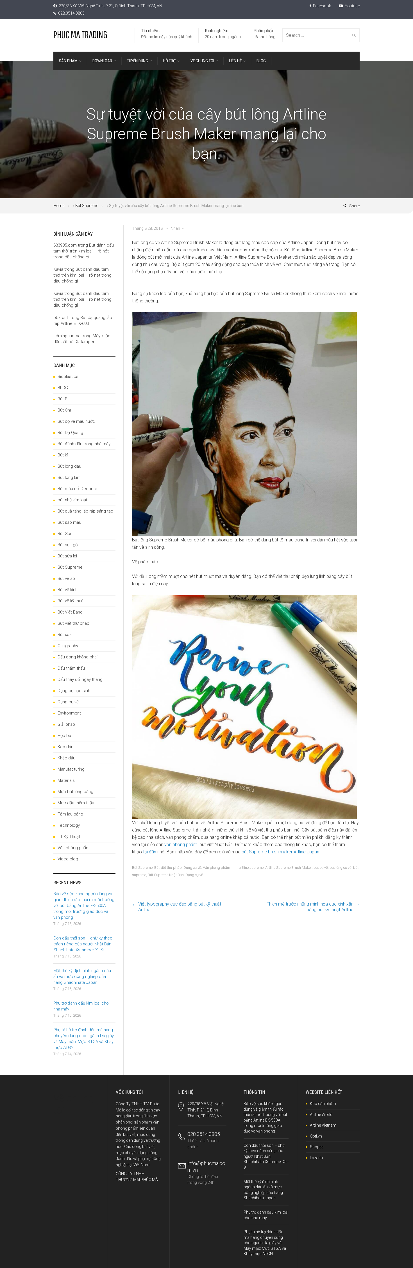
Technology (69, 825)
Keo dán (65, 746)
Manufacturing (71, 769)
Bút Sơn (65, 533)
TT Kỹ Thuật (69, 836)
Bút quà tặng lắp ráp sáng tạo (85, 511)
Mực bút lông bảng (75, 791)
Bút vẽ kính (68, 589)
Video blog (68, 859)
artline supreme (251, 867)
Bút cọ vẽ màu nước (76, 421)
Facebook (321, 6)
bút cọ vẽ (321, 867)
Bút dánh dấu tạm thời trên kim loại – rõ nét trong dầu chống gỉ (83, 251)
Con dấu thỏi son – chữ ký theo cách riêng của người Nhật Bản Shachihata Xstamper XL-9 (82, 944)
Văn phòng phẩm (216, 867)
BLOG (63, 387)
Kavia (58, 269)
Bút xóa (65, 634)
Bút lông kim (69, 477)
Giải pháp (66, 724)
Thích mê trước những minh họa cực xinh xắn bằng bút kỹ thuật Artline (310, 906)
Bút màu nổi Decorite (77, 488)
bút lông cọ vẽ (340, 867)
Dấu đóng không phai (77, 657)
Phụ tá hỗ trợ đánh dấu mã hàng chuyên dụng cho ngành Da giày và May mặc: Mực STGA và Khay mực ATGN (265, 1243)
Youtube (352, 6)
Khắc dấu (66, 758)
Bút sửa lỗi (67, 556)
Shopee (316, 1147)
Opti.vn (316, 1136)
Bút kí (63, 455)
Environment (69, 713)
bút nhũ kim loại (72, 499)
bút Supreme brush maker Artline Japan (280, 851)
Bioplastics (68, 376)
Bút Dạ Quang (70, 432)
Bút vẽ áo (66, 578)
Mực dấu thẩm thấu (76, 802)
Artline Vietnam (323, 1125)
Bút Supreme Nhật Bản (166, 875)
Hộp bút (65, 735)
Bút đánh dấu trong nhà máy (84, 443)
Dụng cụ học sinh (74, 690)
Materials (66, 780)
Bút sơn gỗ (68, 544)
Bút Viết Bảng (70, 612)
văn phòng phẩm (180, 844)
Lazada (316, 1158)
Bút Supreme (86, 205)
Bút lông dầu (69, 466)
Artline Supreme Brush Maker (288, 867)
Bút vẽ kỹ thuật (71, 600)
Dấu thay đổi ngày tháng (80, 679)
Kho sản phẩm (323, 1103)
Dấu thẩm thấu (71, 668)
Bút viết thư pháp (168, 867)
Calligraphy (68, 645)
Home (58, 205)
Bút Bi (63, 398)
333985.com (65, 245)
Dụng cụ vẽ (192, 867)
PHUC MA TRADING (80, 34)
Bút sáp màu (69, 522)
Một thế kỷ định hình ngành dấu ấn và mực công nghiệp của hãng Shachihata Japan (82, 976)
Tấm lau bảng (70, 814)
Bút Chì (64, 410)
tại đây (149, 851)
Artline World (321, 1114)
